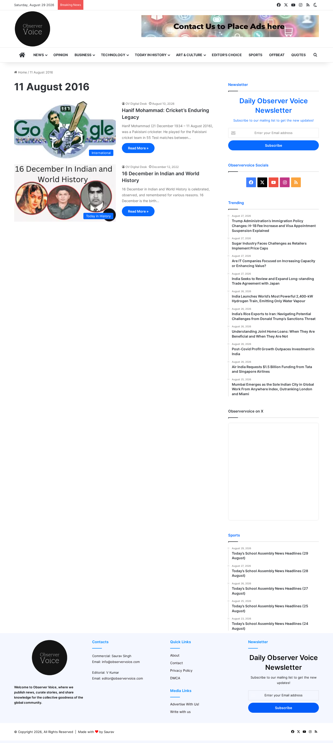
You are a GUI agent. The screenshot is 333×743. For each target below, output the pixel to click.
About (174, 655)
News (38, 55)
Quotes (298, 55)
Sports (255, 55)
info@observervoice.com (121, 662)
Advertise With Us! (184, 704)
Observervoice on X (245, 411)
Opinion (60, 55)
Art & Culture (189, 55)
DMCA (175, 678)
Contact (176, 663)
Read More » (138, 148)
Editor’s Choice (227, 55)
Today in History (150, 55)
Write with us (180, 712)
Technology (113, 55)
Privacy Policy (181, 670)
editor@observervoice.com (122, 678)
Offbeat (276, 55)
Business (83, 55)
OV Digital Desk (136, 103)
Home (22, 72)
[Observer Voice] (32, 28)
